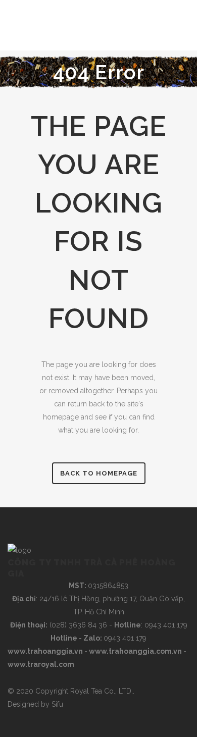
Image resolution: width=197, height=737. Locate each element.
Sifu (57, 704)
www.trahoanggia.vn (45, 651)
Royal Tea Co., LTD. (101, 691)
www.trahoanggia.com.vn (135, 651)
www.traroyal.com (41, 664)
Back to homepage (98, 473)
